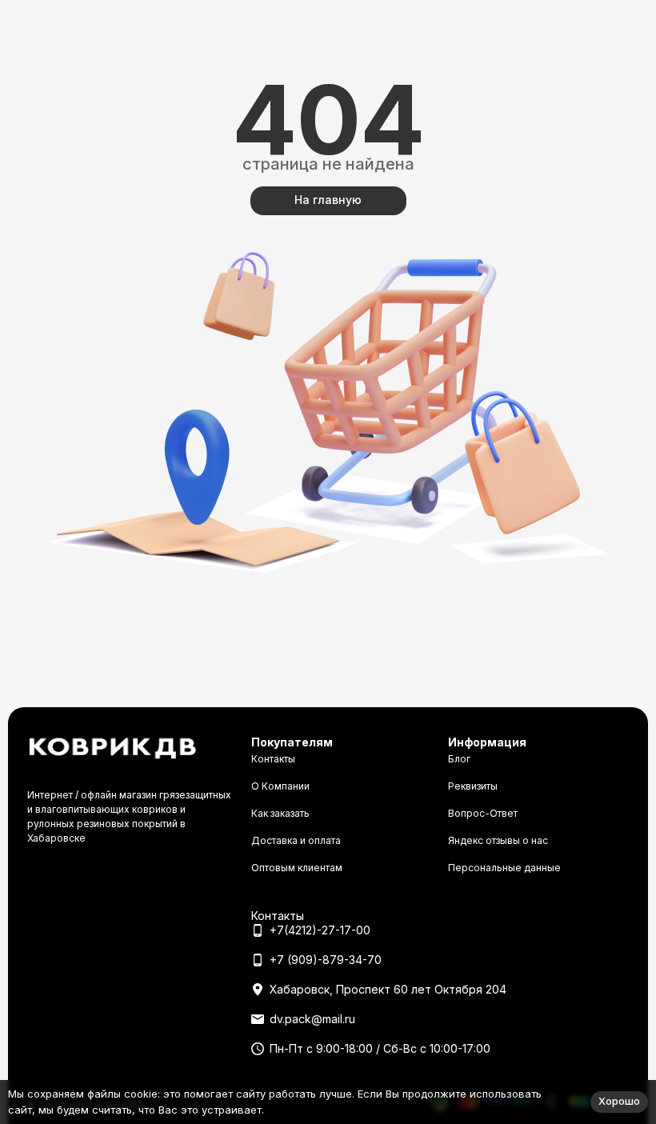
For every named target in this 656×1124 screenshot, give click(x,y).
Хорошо (619, 1100)
